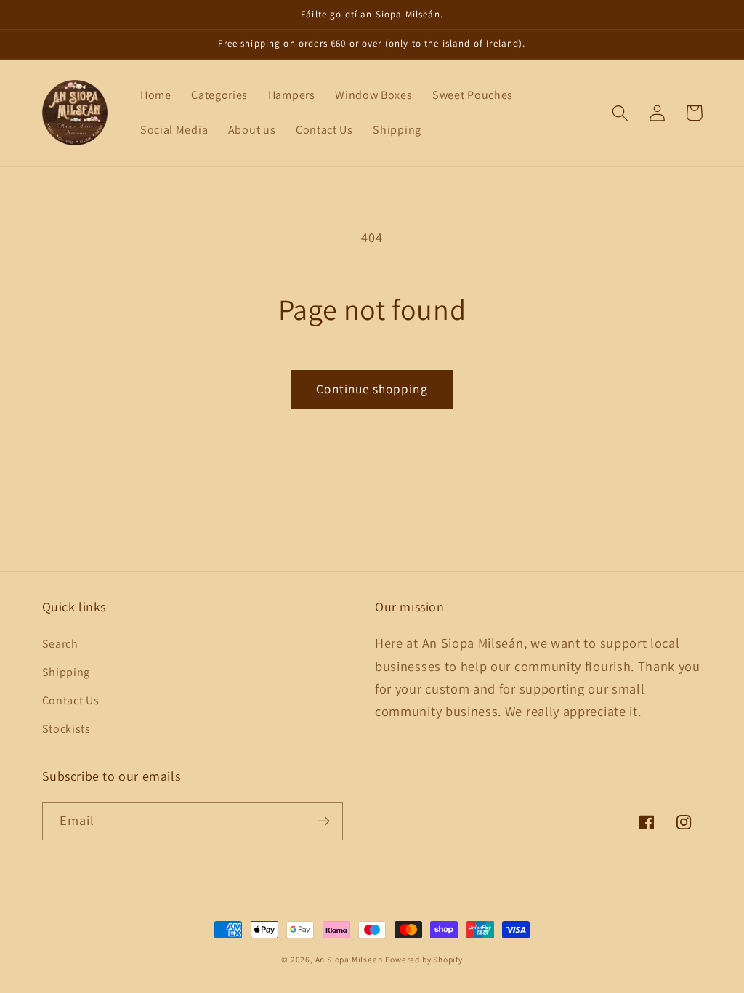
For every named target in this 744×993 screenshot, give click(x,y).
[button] (620, 113)
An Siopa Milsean (349, 959)
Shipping (66, 672)
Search (60, 643)
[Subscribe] (323, 821)
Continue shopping (372, 388)
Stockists (66, 728)
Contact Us (71, 700)
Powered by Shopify (424, 959)
